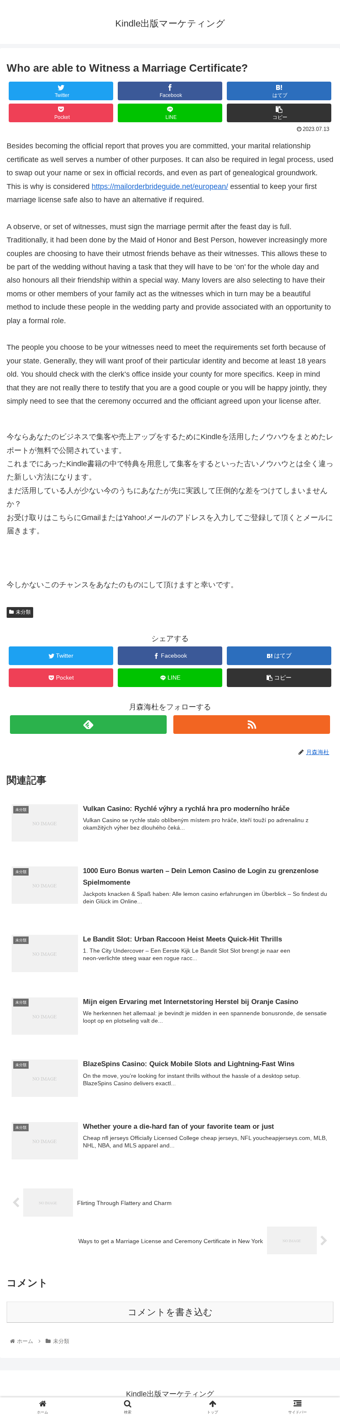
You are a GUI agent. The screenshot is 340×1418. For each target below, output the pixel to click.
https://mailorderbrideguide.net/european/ (160, 186)
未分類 (23, 612)
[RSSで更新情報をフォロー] (251, 724)
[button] (314, 953)
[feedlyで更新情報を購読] (88, 724)
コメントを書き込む (170, 1312)
